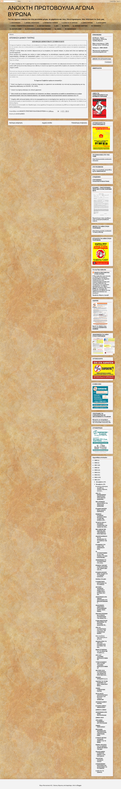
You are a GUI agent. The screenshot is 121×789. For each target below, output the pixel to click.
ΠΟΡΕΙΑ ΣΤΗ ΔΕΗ (101, 579)
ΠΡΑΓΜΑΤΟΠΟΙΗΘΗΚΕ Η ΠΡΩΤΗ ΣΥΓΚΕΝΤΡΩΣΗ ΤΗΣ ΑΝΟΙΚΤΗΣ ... (101, 616)
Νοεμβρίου (99, 484)
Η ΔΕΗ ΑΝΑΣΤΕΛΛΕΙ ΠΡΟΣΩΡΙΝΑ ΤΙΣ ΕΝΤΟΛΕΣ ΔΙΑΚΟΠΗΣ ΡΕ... (101, 623)
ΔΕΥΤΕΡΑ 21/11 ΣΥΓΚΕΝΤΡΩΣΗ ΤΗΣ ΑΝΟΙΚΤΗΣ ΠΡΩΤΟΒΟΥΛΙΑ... (101, 673)
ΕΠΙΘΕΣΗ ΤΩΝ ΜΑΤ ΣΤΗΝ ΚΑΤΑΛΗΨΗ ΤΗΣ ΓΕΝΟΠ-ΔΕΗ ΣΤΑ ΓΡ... (101, 568)
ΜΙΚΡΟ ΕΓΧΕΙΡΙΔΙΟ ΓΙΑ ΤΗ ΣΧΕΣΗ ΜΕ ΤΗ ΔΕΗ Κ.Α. (101, 651)
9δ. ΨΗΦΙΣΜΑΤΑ (96, 26)
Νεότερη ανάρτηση (15, 123)
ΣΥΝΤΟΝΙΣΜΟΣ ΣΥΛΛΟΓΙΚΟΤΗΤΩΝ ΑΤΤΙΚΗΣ (101, 180)
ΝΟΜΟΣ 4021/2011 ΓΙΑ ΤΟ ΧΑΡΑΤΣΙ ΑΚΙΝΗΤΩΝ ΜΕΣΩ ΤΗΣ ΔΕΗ (101, 747)
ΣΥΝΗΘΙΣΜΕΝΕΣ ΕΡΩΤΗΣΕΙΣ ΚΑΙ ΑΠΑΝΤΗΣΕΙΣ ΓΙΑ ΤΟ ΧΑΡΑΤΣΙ (101, 766)
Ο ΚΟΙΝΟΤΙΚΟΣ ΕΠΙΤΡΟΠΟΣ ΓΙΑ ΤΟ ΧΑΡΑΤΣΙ (101, 583)
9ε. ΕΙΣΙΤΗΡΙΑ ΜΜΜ (15, 29)
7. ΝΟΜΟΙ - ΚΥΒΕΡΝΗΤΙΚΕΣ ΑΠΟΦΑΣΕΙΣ (22, 26)
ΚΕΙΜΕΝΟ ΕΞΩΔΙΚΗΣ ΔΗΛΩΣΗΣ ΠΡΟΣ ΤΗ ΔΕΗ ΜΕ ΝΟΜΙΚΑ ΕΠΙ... (101, 517)
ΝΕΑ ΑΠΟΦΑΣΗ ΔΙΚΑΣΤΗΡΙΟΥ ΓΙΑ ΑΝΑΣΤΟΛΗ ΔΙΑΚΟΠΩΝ (102, 504)
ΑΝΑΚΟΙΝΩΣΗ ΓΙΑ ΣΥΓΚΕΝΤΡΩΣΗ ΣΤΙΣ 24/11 (101, 561)
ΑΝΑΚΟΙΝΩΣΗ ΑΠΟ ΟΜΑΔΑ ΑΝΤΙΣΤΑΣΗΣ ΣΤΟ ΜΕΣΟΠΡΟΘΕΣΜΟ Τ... (102, 600)
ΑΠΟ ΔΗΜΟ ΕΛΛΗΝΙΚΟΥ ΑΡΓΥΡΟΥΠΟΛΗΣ (101, 721)
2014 (96, 472)
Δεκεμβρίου (99, 482)
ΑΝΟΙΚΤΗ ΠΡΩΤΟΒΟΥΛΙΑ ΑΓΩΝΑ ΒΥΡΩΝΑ (101, 273)
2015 (96, 470)
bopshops (69, 785)
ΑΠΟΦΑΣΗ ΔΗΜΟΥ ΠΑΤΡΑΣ (101, 702)
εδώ (109, 422)
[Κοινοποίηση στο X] (65, 111)
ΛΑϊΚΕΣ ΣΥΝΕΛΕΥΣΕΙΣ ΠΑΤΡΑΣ (100, 689)
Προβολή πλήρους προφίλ (101, 295)
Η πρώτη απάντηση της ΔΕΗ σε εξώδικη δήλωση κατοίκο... (102, 489)
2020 (96, 460)
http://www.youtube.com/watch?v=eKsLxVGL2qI (102, 231)
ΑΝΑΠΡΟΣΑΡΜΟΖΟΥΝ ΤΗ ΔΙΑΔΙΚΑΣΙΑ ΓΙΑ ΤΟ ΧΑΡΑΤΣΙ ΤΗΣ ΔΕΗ (101, 539)
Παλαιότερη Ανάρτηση (79, 123)
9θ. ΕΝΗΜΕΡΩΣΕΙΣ (70, 29)
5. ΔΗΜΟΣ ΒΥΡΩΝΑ (87, 22)
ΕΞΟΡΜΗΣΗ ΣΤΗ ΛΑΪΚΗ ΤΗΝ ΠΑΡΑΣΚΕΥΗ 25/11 (100, 547)
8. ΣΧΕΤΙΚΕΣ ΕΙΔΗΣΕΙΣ (43, 26)
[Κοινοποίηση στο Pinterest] (68, 111)
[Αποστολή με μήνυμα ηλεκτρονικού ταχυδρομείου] (61, 111)
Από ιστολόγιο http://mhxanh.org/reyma (101, 637)
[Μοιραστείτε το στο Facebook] (66, 111)
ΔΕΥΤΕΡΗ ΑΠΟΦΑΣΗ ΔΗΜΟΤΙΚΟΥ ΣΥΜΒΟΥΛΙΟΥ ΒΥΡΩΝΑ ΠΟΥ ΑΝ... (100, 590)
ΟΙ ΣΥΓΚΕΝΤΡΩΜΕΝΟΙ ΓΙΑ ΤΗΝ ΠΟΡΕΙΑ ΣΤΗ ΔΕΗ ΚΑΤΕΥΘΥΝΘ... (101, 554)
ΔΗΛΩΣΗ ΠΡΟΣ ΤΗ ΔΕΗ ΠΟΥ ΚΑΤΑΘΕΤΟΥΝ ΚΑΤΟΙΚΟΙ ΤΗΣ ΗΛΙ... (101, 644)
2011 (96, 479)
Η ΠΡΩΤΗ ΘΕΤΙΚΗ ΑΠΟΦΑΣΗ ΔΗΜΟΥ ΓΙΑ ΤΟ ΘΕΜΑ (101, 740)
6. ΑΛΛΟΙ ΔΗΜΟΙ (101, 22)
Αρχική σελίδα (47, 123)
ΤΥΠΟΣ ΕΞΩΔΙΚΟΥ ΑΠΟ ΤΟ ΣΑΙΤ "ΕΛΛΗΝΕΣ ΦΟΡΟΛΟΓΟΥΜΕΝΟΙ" (102, 665)
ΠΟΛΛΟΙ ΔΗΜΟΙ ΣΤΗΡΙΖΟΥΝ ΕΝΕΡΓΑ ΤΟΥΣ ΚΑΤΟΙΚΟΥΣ (100, 754)
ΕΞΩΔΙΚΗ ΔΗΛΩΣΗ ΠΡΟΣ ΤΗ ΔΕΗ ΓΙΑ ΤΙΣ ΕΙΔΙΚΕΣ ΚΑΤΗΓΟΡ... (102, 574)
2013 (96, 475)
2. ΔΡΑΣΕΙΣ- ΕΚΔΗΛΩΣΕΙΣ (31, 22)
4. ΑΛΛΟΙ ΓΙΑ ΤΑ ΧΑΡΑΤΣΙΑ (69, 22)
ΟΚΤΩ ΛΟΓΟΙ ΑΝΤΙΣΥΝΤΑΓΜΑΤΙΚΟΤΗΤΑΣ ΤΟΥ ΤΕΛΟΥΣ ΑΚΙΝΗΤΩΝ (102, 696)
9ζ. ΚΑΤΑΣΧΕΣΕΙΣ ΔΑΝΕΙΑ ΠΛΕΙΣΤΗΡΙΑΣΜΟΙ (38, 29)
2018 (96, 462)
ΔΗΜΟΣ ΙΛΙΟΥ (100, 717)
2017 (96, 465)
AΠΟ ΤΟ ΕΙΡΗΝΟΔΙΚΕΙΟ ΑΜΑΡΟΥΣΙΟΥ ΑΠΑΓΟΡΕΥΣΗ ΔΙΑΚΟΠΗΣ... (101, 496)
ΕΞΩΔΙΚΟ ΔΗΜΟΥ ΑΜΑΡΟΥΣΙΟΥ (101, 706)
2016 (96, 467)
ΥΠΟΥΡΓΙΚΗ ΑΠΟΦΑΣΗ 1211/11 (99, 760)
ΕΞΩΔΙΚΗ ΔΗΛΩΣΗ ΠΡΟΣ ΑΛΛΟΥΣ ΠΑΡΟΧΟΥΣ (101, 510)
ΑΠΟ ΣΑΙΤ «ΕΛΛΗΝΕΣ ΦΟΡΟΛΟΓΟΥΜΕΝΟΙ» (102, 657)
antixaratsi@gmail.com (99, 52)
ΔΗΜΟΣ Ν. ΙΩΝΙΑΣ (101, 710)
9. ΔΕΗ (56, 26)
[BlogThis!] (63, 111)
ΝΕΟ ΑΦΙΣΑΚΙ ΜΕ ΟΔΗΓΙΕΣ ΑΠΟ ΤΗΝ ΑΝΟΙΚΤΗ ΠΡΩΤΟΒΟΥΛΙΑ (101, 532)
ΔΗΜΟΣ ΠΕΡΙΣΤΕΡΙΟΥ (100, 726)
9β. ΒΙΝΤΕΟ (65, 26)
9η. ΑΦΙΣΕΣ (58, 29)
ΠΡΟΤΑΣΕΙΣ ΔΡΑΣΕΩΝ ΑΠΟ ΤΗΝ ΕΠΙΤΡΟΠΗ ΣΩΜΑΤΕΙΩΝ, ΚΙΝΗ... (101, 732)
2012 (96, 477)
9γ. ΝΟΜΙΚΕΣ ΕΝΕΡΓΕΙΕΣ (80, 26)
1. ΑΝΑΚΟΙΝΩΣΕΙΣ (15, 22)
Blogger (79, 785)
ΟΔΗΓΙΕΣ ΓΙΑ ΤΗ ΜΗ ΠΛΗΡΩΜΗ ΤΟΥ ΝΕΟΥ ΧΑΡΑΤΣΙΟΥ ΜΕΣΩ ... (102, 683)
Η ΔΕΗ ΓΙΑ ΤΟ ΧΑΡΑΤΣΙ (100, 771)
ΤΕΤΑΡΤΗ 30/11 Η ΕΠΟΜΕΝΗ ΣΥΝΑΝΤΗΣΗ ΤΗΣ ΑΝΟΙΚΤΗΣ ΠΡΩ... (101, 525)
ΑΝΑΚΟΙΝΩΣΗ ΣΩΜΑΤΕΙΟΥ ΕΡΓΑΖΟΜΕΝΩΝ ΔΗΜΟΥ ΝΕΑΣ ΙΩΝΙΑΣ (101, 608)
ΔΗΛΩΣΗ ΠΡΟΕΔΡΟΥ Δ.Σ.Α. (102, 678)
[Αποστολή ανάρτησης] (58, 111)
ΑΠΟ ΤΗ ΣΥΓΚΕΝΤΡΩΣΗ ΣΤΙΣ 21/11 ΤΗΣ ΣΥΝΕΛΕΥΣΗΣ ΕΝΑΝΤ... (101, 630)
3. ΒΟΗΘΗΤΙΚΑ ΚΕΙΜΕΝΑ (50, 22)
